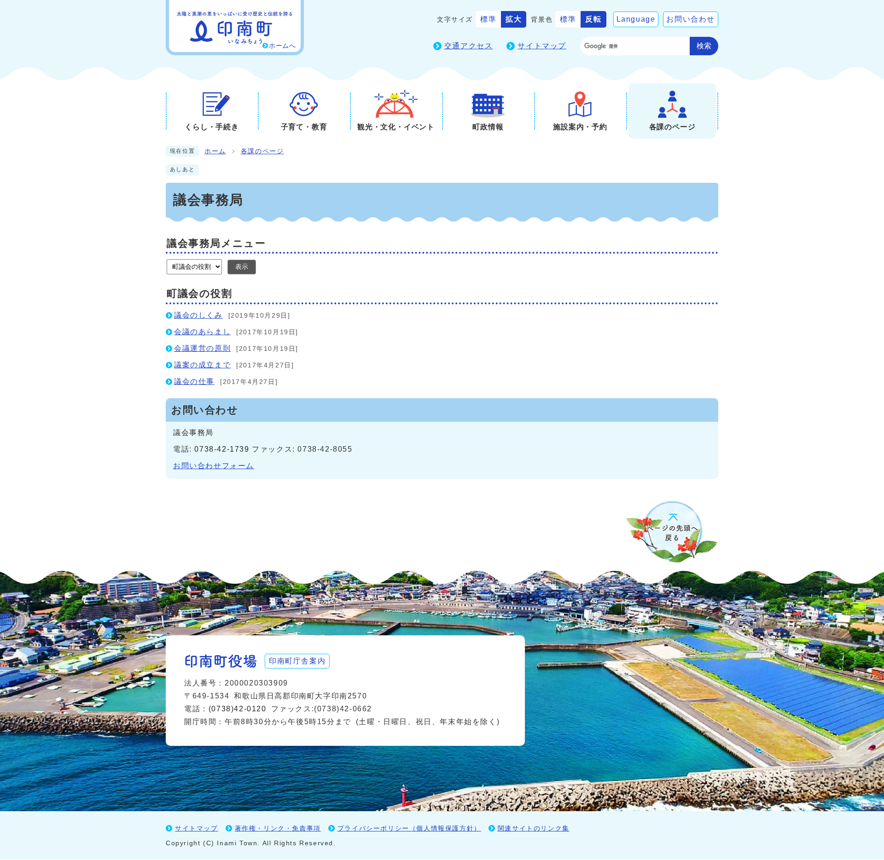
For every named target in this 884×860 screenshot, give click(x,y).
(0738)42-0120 (238, 709)
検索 (704, 46)
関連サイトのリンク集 (534, 828)
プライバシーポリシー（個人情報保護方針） (409, 828)
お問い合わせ (690, 19)
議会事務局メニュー (216, 243)
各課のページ (262, 151)
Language (636, 19)
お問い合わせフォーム (213, 466)
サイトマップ (542, 46)
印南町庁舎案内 (297, 661)
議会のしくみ (198, 315)
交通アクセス (468, 46)
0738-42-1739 (221, 449)
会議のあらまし (202, 332)
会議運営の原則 (202, 348)
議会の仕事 (194, 381)
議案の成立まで (202, 365)
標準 (488, 19)
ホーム (215, 151)
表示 (241, 266)
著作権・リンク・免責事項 (278, 828)
